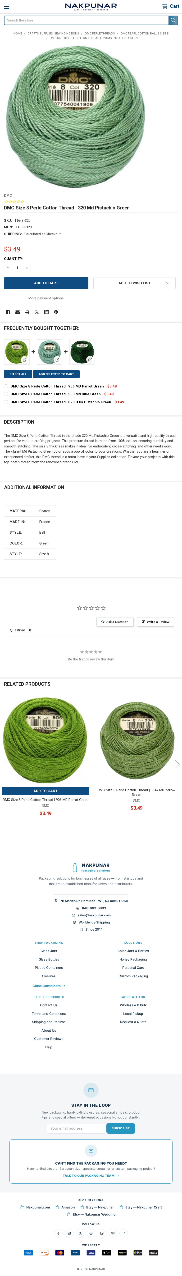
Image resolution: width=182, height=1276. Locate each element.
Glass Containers (46, 986)
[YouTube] (113, 1233)
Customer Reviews (49, 1039)
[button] (134, 283)
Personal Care (133, 968)
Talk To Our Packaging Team (88, 1176)
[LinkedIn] (102, 1233)
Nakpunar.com (38, 1207)
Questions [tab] (18, 630)
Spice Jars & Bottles (133, 951)
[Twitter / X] (80, 1233)
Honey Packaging (133, 959)
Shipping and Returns (49, 1022)
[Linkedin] (46, 312)
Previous (4, 764)
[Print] (27, 312)
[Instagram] (69, 1233)
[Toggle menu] (6, 6)
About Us (48, 1030)
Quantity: (13, 259)
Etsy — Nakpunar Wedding (94, 1214)
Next (177, 764)
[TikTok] (123, 1233)
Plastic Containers (49, 968)
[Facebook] (8, 312)
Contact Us (49, 1005)
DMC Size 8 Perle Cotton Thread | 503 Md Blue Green (56, 394)
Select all (18, 374)
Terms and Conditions (49, 1014)
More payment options (46, 298)
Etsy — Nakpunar (100, 1207)
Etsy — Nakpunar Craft (143, 1207)
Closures (49, 976)
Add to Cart (45, 791)
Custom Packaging (133, 976)
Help (48, 1047)
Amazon (68, 1207)
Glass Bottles (49, 959)
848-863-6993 (94, 908)
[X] (37, 312)
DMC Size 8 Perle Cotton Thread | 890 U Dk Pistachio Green (61, 402)
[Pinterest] (56, 312)
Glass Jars (49, 951)
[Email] (18, 312)
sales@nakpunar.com (94, 915)
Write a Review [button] (158, 622)
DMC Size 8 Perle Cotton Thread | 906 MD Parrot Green (57, 386)
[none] (75, 116)
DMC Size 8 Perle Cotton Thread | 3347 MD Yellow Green (136, 792)
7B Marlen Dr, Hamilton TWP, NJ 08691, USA (94, 901)
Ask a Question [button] (117, 622)
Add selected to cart (56, 374)
